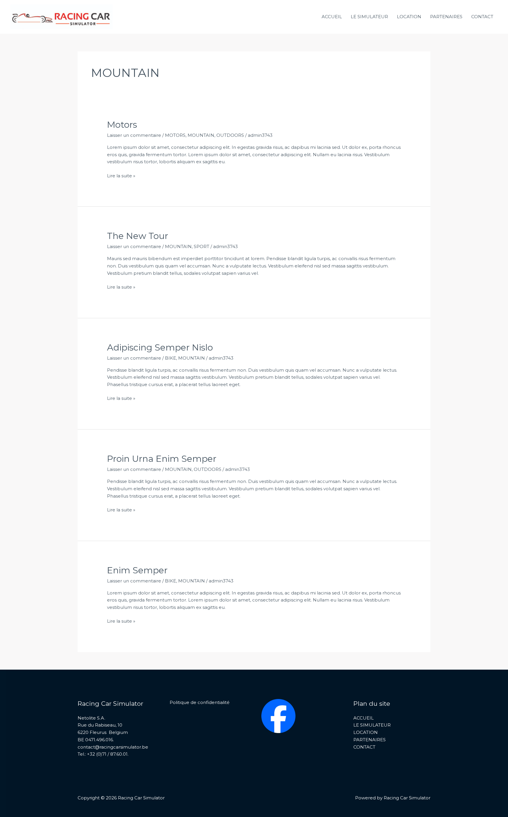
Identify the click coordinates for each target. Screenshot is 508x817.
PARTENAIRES (446, 16)
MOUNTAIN (201, 135)
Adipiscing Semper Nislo (160, 347)
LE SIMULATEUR (369, 16)
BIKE (170, 358)
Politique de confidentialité (200, 702)
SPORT (201, 246)
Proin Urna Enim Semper (161, 458)
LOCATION (409, 16)
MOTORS (175, 135)
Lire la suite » (121, 175)
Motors (122, 124)
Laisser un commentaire (134, 135)
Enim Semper (137, 570)
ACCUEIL (332, 16)
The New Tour (137, 235)
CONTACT (482, 16)
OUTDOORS (230, 135)
